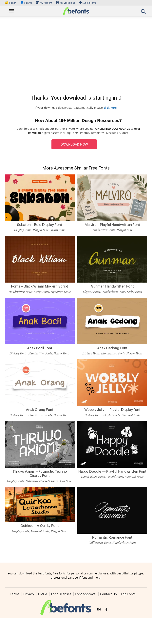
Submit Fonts (89, 2)
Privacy (28, 594)
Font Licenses (61, 594)
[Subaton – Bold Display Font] (40, 197)
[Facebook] (106, 609)
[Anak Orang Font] (40, 382)
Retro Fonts (58, 230)
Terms (14, 594)
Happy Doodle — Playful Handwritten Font (112, 471)
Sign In (11, 2)
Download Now (74, 144)
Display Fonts (22, 230)
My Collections (67, 2)
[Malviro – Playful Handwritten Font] (112, 197)
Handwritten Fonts (103, 230)
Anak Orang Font (39, 410)
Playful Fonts (41, 230)
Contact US (108, 594)
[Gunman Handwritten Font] (112, 259)
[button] (143, 13)
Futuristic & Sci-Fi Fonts (42, 481)
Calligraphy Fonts (99, 543)
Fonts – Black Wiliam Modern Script (39, 286)
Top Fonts (128, 594)
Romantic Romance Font (112, 537)
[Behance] (99, 609)
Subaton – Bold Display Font (39, 225)
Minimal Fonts (40, 531)
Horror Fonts (62, 353)
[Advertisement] (76, 56)
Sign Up (26, 2)
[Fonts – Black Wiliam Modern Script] (40, 259)
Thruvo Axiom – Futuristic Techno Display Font (39, 473)
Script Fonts (41, 292)
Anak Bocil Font (39, 348)
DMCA (42, 594)
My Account (46, 2)
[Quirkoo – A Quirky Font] (40, 504)
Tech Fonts (65, 481)
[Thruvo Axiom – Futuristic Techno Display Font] (40, 444)
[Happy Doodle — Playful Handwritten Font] (112, 444)
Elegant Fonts (91, 292)
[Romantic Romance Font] (112, 510)
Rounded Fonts (131, 415)
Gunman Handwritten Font (112, 286)
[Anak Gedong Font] (112, 321)
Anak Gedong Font (112, 348)
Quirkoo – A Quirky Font (39, 526)
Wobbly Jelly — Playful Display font (112, 410)
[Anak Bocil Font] (40, 321)
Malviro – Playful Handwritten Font (112, 225)
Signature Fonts (61, 292)
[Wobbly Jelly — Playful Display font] (112, 382)
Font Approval (85, 594)
